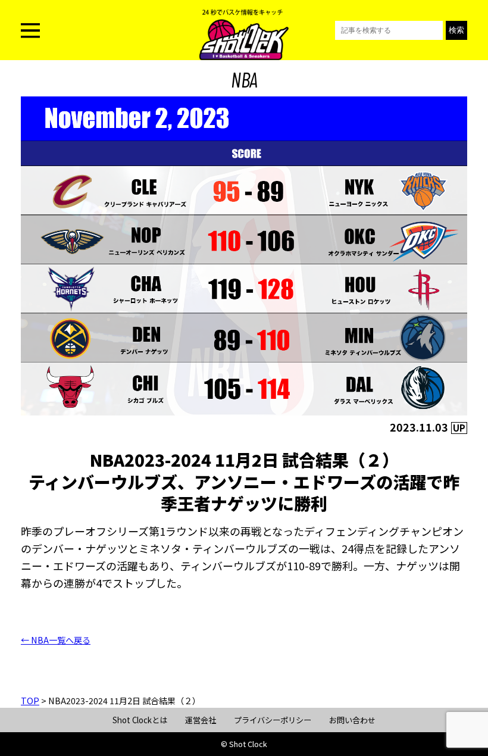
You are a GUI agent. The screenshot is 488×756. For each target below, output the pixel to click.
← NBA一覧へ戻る (55, 640)
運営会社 (200, 720)
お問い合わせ (352, 720)
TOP (30, 701)
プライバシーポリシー (272, 720)
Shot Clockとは (139, 720)
